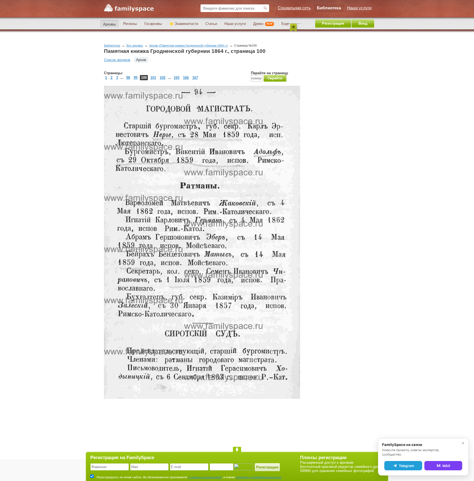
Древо (263, 24)
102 (162, 78)
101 (153, 78)
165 (176, 78)
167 (195, 78)
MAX (446, 466)
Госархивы (153, 24)
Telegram (406, 466)
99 (135, 78)
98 (128, 78)
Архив (141, 60)
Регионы (130, 24)
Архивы (109, 24)
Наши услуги (235, 24)
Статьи (211, 24)
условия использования (205, 477)
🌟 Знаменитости (183, 24)
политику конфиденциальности (258, 477)
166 (186, 78)
